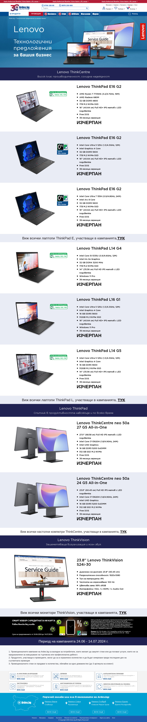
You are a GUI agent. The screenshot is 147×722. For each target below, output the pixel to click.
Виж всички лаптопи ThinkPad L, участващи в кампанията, (73, 400)
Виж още (51, 712)
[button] (107, 9)
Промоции (36, 14)
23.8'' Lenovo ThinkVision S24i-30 (100, 562)
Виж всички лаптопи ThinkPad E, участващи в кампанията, (73, 238)
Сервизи (116, 5)
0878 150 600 (67, 5)
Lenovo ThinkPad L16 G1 (98, 299)
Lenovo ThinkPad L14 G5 (99, 350)
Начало (34, 718)
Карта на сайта (105, 718)
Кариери (130, 5)
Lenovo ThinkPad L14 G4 (99, 248)
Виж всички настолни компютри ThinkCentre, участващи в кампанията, (73, 531)
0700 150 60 (49, 5)
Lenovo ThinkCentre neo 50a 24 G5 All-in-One (103, 480)
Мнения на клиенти (70, 718)
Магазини (109, 5)
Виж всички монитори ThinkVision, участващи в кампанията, (73, 612)
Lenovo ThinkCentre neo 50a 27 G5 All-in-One (103, 425)
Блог (136, 5)
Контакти (123, 5)
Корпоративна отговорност (88, 718)
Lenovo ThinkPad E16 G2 (99, 86)
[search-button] (87, 8)
